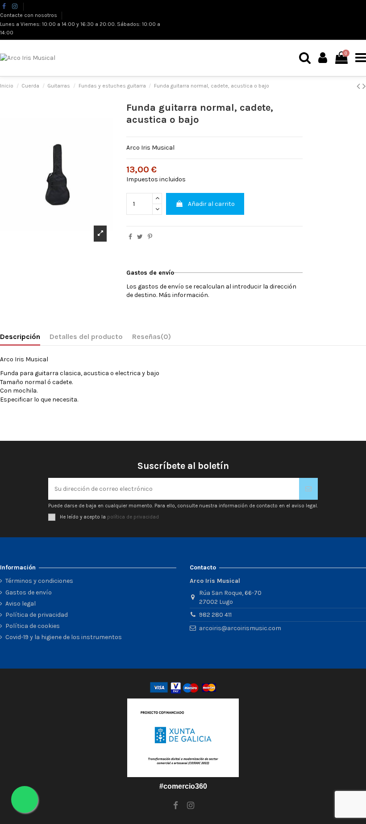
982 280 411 (215, 615)
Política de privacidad (36, 615)
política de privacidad (133, 517)
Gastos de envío (28, 592)
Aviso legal (20, 603)
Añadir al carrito (211, 204)
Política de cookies (32, 626)
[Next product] (364, 86)
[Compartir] (130, 237)
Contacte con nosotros (29, 15)
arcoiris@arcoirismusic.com (240, 628)
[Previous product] (359, 86)
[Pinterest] (150, 237)
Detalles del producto (86, 336)
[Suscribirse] (308, 489)
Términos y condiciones (39, 581)
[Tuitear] (140, 237)
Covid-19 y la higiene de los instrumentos (63, 637)
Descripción (20, 336)
